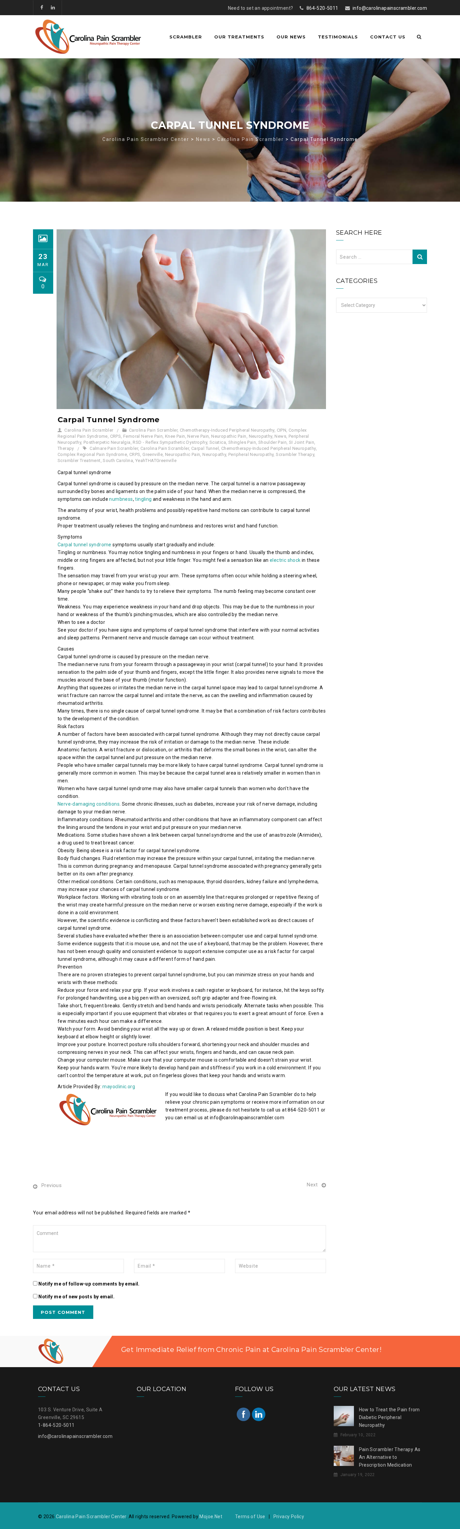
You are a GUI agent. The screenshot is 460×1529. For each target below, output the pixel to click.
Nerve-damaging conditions (89, 804)
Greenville (152, 454)
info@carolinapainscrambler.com (390, 8)
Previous (51, 1185)
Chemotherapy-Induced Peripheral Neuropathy (227, 430)
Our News (291, 36)
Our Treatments (239, 36)
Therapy (66, 448)
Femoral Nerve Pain (143, 436)
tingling (143, 499)
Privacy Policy (288, 1516)
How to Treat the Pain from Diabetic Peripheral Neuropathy (389, 1417)
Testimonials (338, 36)
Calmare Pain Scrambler (114, 448)
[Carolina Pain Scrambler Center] (88, 36)
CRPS (115, 436)
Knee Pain (175, 436)
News (280, 436)
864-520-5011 (322, 8)
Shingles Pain (242, 442)
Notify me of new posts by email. (76, 1296)
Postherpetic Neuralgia (107, 442)
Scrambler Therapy (295, 454)
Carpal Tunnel (205, 448)
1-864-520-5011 (56, 1425)
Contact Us (387, 36)
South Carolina (118, 460)
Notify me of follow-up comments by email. (88, 1284)
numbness (121, 499)
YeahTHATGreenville (155, 460)
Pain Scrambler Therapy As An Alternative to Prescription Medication (390, 1457)
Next (312, 1185)
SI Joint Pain (301, 442)
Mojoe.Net (210, 1516)
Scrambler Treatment (79, 460)
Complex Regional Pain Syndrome (92, 454)
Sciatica (217, 442)
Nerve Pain (198, 436)
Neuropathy (260, 436)
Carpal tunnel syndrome (84, 544)
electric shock (285, 560)
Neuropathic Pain (228, 436)
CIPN (282, 430)
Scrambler (185, 36)
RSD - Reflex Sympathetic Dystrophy (170, 442)
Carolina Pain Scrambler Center (91, 1516)
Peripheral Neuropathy (250, 454)
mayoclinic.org (118, 1086)
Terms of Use (250, 1516)
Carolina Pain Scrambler (88, 430)
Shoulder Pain (272, 442)
